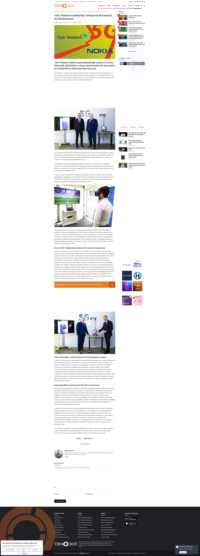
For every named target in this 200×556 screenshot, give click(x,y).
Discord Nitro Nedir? (106, 525)
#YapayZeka (58, 1)
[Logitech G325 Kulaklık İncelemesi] (123, 17)
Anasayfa (57, 11)
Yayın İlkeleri (135, 553)
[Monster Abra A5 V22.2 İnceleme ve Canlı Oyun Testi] (123, 23)
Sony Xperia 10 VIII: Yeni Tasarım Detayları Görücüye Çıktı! (136, 142)
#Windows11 (82, 1)
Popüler (133, 127)
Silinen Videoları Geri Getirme (85, 522)
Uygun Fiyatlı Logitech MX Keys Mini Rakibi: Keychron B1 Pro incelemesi (137, 44)
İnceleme (102, 5)
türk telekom (88, 438)
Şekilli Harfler (57, 532)
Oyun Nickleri (57, 522)
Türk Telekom (70, 11)
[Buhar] (67, 457)
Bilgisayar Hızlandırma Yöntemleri (86, 529)
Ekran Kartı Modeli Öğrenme (85, 517)
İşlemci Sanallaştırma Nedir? (108, 517)
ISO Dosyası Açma (82, 527)
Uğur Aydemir (58, 22)
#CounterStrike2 (66, 1)
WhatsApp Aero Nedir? (106, 520)
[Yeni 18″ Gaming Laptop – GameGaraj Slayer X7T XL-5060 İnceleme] (123, 29)
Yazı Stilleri (57, 520)
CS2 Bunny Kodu (58, 525)
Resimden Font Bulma (83, 532)
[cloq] (82, 553)
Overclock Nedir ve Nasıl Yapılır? (109, 534)
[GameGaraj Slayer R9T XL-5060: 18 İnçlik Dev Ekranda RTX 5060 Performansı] (123, 36)
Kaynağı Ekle (183, 552)
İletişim (114, 553)
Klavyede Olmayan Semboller (61, 537)
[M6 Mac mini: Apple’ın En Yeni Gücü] (123, 149)
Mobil (109, 5)
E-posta (56, 494)
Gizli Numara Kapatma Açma (85, 520)
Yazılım (130, 5)
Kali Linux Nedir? (105, 537)
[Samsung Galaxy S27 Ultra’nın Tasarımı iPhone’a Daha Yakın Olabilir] (123, 165)
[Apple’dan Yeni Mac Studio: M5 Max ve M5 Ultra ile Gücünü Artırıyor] (123, 134)
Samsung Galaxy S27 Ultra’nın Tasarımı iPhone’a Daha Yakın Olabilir (137, 165)
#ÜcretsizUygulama (91, 1)
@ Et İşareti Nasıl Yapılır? (84, 537)
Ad (55, 487)
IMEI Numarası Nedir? (106, 527)
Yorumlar (141, 127)
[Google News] (84, 444)
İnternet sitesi (89, 494)
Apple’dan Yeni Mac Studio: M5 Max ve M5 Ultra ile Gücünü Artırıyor (137, 134)
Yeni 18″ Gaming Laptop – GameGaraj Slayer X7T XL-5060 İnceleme (136, 29)
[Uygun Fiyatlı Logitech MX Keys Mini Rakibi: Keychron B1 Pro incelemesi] (123, 44)
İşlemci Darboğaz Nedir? (107, 522)
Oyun (124, 5)
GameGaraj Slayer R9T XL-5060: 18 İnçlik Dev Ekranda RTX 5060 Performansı (136, 37)
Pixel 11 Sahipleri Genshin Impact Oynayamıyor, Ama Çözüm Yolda (136, 155)
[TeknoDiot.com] (64, 6)
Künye (109, 553)
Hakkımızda (119, 553)
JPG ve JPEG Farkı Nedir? (107, 532)
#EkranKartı (75, 1)
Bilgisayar (116, 5)
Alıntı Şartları (142, 553)
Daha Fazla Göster (132, 51)
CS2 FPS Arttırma (58, 527)
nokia (79, 438)
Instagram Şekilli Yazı (59, 534)
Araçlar (99, 1)
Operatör (63, 11)
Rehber (137, 5)
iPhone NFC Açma (58, 517)
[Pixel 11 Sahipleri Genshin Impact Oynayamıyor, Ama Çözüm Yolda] (123, 157)
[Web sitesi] (65, 457)
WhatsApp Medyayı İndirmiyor (85, 534)
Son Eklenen (124, 127)
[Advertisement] (84, 94)
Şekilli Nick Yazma (58, 529)
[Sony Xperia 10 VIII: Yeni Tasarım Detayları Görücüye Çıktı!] (123, 142)
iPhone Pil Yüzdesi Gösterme (85, 525)
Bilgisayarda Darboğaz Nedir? (108, 529)
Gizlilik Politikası (127, 553)
